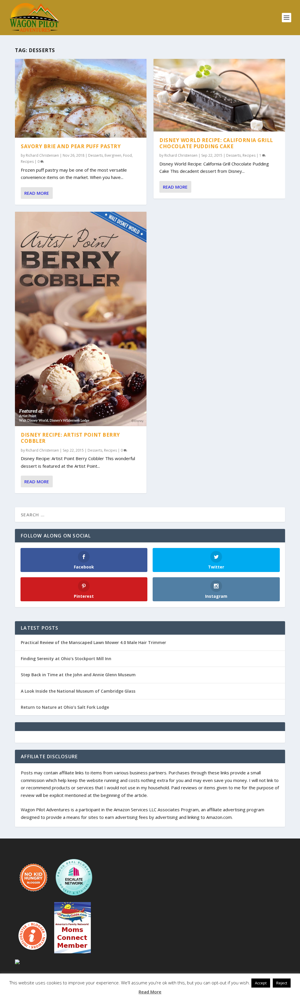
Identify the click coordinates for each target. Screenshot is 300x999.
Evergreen (113, 155)
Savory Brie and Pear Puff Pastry (71, 146)
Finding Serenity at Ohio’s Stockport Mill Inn (66, 658)
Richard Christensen (42, 155)
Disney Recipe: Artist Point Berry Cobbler (70, 437)
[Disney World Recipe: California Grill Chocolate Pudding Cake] (219, 95)
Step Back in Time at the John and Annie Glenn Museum (78, 674)
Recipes (27, 161)
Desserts (95, 155)
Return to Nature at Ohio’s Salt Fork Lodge (65, 707)
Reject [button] (281, 983)
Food (127, 155)
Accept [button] (261, 983)
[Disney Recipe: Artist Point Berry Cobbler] (80, 319)
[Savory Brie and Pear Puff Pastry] (80, 98)
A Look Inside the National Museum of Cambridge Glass (78, 691)
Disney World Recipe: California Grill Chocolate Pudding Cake (216, 143)
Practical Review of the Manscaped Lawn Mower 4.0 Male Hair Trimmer (93, 642)
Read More (36, 193)
